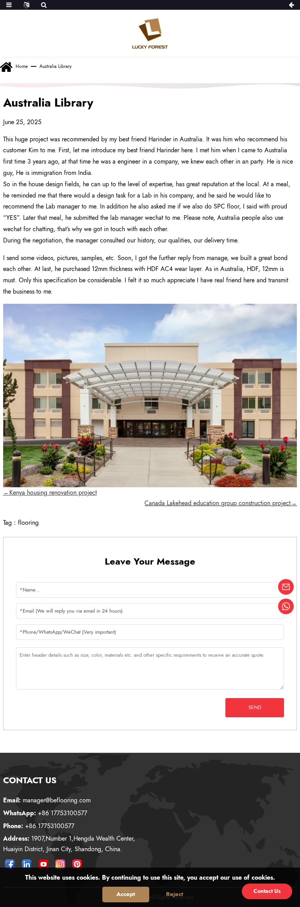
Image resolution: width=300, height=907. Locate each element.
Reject (174, 894)
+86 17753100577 (45, 813)
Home (22, 66)
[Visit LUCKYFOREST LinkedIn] (27, 864)
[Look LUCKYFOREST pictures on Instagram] (61, 864)
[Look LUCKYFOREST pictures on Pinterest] (77, 864)
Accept (125, 894)
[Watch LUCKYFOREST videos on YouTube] (44, 864)
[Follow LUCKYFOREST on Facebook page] (10, 864)
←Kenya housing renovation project (50, 492)
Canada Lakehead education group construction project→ (221, 503)
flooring (28, 522)
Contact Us (267, 891)
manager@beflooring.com (47, 800)
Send (254, 707)
